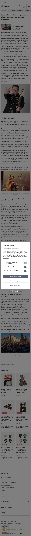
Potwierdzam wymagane (15, 285)
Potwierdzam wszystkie (15, 276)
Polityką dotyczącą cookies (13, 252)
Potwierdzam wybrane (15, 281)
